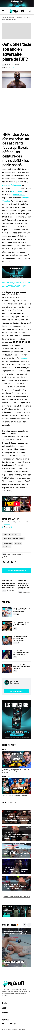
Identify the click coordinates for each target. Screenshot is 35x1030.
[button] (3, 10)
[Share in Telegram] (12, 562)
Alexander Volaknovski (11, 185)
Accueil (4, 17)
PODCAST (5, 1012)
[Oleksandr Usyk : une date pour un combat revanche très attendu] (24, 586)
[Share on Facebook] (4, 562)
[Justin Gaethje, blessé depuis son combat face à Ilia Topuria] (7, 668)
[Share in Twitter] (8, 562)
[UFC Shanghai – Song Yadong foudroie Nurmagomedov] (7, 640)
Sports (4, 1003)
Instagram (24, 358)
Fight (15, 628)
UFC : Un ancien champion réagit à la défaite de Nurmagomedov (21, 624)
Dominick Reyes (8, 543)
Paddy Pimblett (19, 195)
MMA (4, 65)
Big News (16, 614)
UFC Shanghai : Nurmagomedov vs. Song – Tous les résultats (21, 652)
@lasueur (14, 681)
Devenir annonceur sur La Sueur (17, 896)
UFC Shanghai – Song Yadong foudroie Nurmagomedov (20, 638)
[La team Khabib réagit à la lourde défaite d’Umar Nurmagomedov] (7, 612)
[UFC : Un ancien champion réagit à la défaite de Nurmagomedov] (7, 626)
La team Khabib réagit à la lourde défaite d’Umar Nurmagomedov (21, 609)
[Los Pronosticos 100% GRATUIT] (17, 3)
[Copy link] (16, 562)
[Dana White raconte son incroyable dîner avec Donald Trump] (9, 586)
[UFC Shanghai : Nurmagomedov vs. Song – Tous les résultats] (7, 654)
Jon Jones (7, 527)
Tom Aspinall (7, 547)
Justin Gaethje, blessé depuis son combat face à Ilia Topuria (21, 666)
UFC (22, 961)
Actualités (11, 17)
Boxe (20, 592)
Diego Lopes (16, 191)
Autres (4, 1007)
